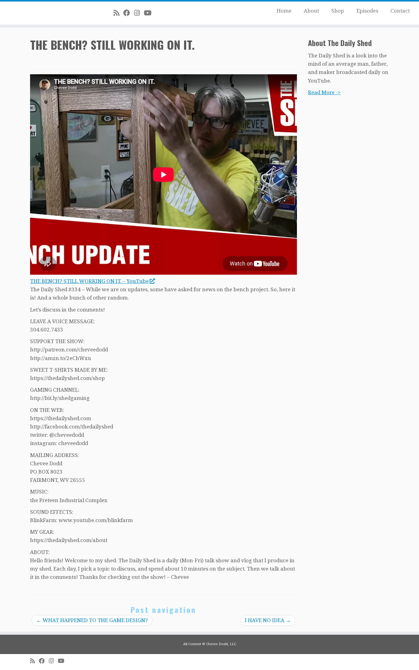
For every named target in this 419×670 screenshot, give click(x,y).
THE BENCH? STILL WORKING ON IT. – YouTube (89, 281)
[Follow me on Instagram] (139, 13)
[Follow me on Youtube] (150, 13)
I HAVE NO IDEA (268, 620)
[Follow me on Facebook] (128, 13)
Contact (400, 11)
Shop (337, 11)
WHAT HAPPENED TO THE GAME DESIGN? (92, 620)
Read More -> (324, 92)
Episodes (367, 11)
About (311, 11)
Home (284, 11)
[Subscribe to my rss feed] (118, 13)
